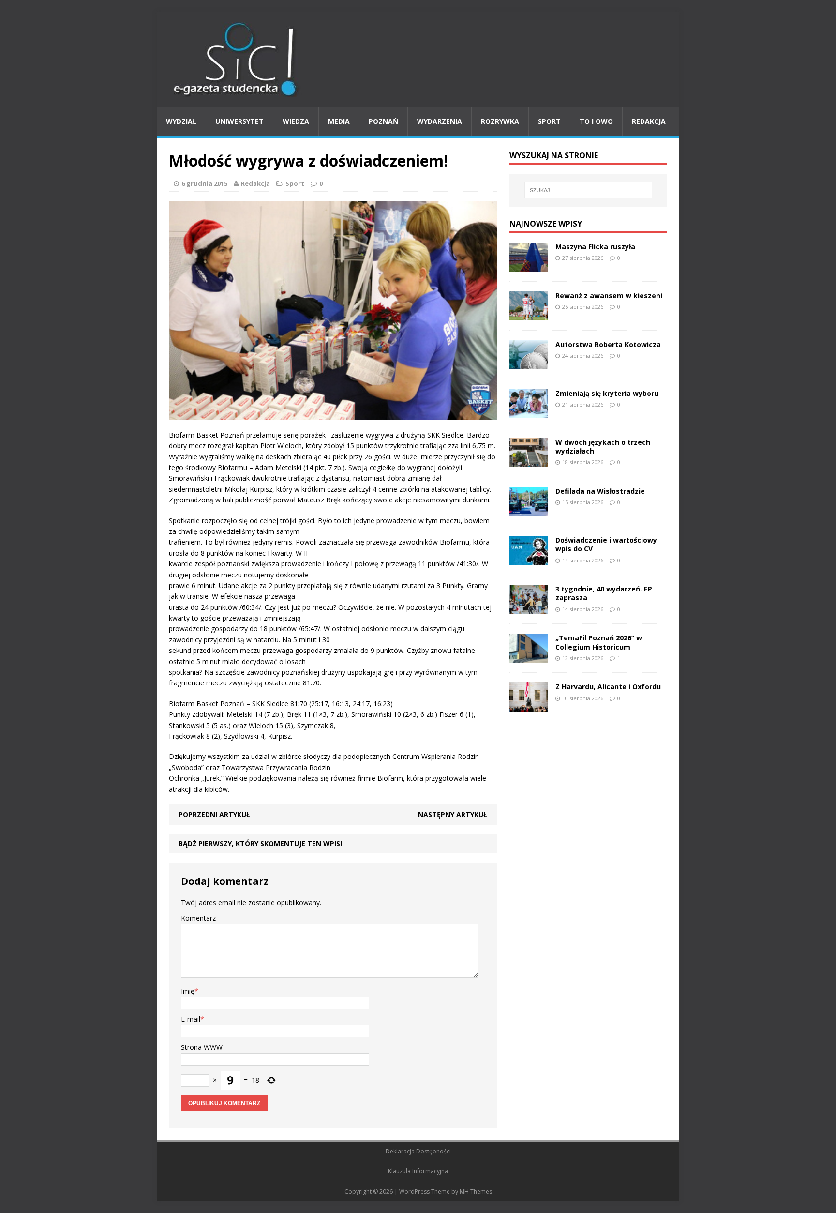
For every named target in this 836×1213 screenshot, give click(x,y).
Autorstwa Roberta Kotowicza (608, 344)
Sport (549, 121)
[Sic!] (418, 59)
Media (339, 121)
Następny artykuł (452, 814)
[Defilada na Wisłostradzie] (528, 510)
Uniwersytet (239, 121)
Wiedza (296, 121)
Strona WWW (202, 1047)
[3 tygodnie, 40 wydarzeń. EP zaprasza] (528, 608)
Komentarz (198, 918)
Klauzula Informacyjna (418, 1171)
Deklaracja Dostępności (418, 1151)
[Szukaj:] (588, 190)
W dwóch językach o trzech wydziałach (602, 446)
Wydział (181, 121)
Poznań (383, 121)
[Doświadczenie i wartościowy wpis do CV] (528, 559)
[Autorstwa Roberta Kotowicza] (528, 363)
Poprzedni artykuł (214, 814)
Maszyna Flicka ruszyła (595, 246)
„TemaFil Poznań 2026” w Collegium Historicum (598, 642)
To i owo (596, 121)
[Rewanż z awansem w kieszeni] (528, 314)
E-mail (190, 1019)
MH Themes (476, 1191)
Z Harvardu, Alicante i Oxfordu (608, 686)
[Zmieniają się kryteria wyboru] (528, 412)
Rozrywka (500, 121)
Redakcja (649, 121)
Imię (187, 991)
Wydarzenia (439, 121)
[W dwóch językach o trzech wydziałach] (528, 461)
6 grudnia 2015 (204, 183)
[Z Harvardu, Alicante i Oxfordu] (528, 706)
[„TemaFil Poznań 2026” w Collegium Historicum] (528, 657)
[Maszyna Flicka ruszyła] (528, 265)
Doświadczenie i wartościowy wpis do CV (606, 544)
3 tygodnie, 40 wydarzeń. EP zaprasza (603, 593)
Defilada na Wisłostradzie (600, 491)
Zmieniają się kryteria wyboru (606, 393)
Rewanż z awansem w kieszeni (608, 295)
